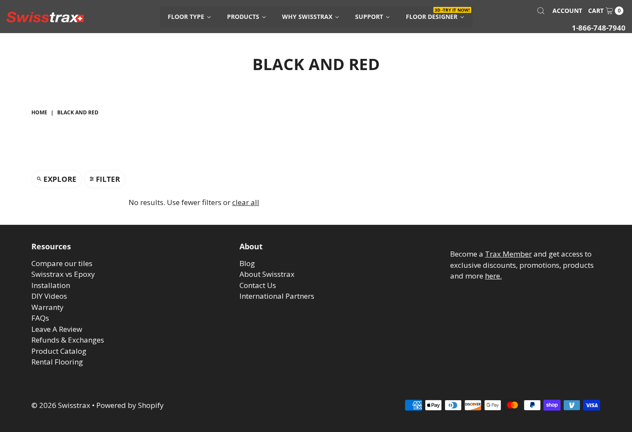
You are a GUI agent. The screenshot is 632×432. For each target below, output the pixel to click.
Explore (60, 179)
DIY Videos (49, 296)
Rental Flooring (57, 362)
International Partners (276, 296)
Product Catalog (58, 351)
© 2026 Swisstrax (60, 405)
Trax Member (508, 254)
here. (493, 276)
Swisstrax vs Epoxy (63, 274)
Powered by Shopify (130, 405)
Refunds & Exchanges (67, 340)
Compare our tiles (61, 263)
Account (567, 10)
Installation (50, 285)
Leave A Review (56, 329)
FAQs (40, 318)
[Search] (541, 10)
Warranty (47, 307)
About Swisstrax (267, 274)
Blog (247, 263)
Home (39, 112)
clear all (245, 202)
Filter (108, 179)
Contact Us (257, 285)
